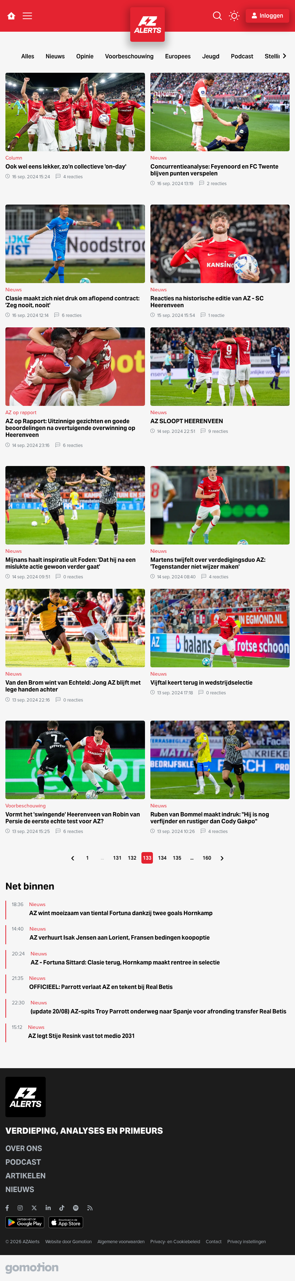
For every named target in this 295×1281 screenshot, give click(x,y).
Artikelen (25, 1176)
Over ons (23, 1148)
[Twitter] (34, 1208)
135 (177, 858)
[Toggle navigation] (27, 16)
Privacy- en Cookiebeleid (175, 1241)
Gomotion (82, 1241)
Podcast (242, 56)
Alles (27, 56)
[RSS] (89, 1208)
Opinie (85, 56)
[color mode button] (234, 15)
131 (117, 858)
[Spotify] (76, 1208)
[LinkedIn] (48, 1208)
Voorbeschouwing (129, 56)
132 (132, 858)
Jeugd (210, 56)
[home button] (11, 15)
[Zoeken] (217, 16)
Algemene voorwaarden (121, 1241)
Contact (214, 1241)
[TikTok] (61, 1208)
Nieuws (55, 56)
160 (207, 858)
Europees (178, 56)
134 (162, 858)
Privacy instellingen (246, 1241)
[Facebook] (7, 1208)
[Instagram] (20, 1208)
